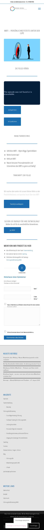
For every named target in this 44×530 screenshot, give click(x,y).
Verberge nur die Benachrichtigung (16, 526)
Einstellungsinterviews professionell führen (17, 433)
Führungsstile (9, 458)
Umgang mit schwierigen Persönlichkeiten (17, 438)
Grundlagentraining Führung (14, 415)
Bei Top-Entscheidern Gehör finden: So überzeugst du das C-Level (22, 364)
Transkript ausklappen (16, 204)
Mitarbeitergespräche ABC (13, 463)
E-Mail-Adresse (36, 298)
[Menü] (39, 9)
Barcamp (8, 407)
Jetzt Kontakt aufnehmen (9, 471)
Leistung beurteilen (11, 424)
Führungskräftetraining (9, 411)
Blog (4, 454)
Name (35, 288)
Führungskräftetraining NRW (14, 260)
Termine (5, 446)
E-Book (8, 467)
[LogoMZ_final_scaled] (18, 9)
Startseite (5, 399)
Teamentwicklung (28, 250)
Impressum (6, 498)
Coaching (24, 254)
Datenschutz (6, 490)
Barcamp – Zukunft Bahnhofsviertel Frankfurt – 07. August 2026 (21, 380)
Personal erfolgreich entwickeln (14, 429)
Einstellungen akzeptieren (22, 520)
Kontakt (5, 494)
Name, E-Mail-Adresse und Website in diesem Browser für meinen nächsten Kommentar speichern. (23, 306)
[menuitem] (39, 9)
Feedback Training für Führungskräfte (16, 420)
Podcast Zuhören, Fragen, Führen (12, 450)
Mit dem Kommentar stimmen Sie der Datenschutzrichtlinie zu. (20, 332)
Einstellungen (34, 526)
